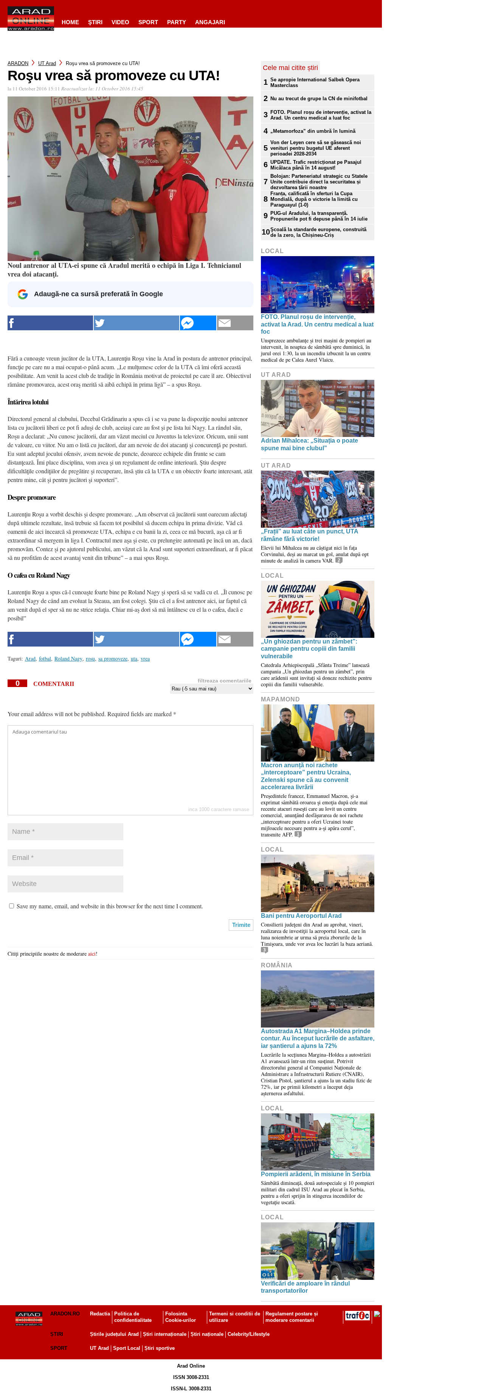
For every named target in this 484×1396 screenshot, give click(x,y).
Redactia (100, 1314)
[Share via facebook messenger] (198, 323)
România (277, 965)
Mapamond (280, 699)
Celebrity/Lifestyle (249, 1334)
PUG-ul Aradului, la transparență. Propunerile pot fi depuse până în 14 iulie (319, 216)
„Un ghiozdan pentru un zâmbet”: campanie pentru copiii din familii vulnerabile (309, 648)
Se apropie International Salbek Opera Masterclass (315, 82)
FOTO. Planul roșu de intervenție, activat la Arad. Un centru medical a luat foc (320, 115)
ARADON (18, 63)
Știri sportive (159, 1348)
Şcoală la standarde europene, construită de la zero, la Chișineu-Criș (318, 232)
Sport (148, 22)
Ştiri (95, 22)
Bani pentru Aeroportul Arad (301, 916)
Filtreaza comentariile (224, 680)
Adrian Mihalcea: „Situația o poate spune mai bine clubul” (309, 444)
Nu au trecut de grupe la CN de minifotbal (319, 98)
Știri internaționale (164, 1334)
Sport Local (126, 1348)
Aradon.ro (65, 1314)
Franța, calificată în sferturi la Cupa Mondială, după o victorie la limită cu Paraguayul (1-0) (314, 199)
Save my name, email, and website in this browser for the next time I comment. (110, 906)
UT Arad (47, 63)
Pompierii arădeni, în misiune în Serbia (316, 1174)
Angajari (210, 22)
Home (70, 22)
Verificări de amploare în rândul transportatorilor (305, 1287)
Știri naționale (207, 1334)
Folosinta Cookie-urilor (180, 1317)
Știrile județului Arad (114, 1334)
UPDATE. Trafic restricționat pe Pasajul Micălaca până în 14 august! (315, 165)
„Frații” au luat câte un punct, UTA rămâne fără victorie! (309, 535)
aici (92, 953)
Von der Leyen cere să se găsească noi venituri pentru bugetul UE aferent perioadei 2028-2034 (315, 148)
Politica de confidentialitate (133, 1317)
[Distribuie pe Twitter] (136, 323)
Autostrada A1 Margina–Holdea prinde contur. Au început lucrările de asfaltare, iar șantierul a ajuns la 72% (317, 1038)
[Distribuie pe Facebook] (50, 323)
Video (120, 22)
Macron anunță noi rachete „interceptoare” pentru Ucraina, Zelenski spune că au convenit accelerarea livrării (306, 776)
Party (176, 22)
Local (272, 251)
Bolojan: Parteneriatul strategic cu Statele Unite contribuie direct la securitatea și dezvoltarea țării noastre (319, 181)
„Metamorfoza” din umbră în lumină (312, 131)
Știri (56, 1334)
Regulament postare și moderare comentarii (291, 1317)
